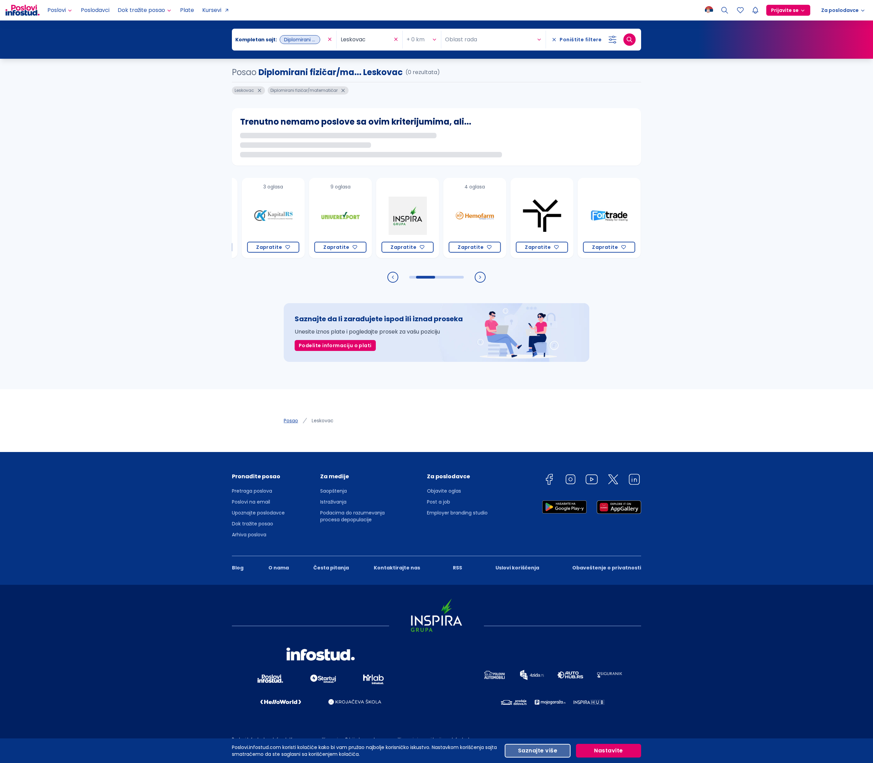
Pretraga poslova (252, 491)
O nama (278, 567)
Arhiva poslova (249, 534)
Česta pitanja (331, 567)
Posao (291, 420)
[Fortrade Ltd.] (585, 218)
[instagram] (570, 480)
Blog (237, 567)
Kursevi (211, 10)
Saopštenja (333, 491)
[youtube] (591, 480)
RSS (457, 567)
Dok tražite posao (252, 523)
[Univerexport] (317, 218)
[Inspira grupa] (384, 218)
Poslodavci (95, 10)
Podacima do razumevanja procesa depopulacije (352, 516)
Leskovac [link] (323, 420)
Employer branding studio (457, 512)
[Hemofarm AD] (451, 218)
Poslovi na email (251, 501)
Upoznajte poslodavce (258, 512)
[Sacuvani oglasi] (740, 10)
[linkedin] (634, 480)
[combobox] (281, 39)
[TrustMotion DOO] (518, 218)
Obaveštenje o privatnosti (606, 567)
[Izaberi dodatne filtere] (612, 39)
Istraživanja (333, 501)
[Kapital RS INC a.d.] (249, 218)
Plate (187, 10)
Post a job (438, 501)
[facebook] (549, 480)
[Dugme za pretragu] (629, 39)
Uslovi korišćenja (517, 567)
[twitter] (613, 480)
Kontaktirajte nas (397, 567)
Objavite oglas (444, 491)
